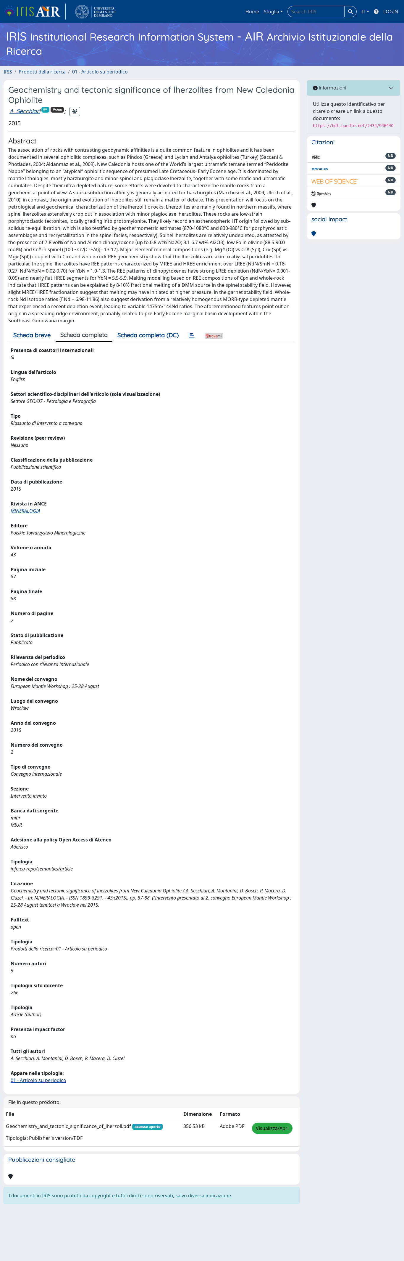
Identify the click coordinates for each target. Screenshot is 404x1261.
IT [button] (363, 11)
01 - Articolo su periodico (100, 71)
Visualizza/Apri (272, 1128)
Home (252, 11)
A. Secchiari (24, 111)
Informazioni (332, 88)
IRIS (8, 71)
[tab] (192, 335)
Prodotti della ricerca (42, 71)
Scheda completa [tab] (84, 334)
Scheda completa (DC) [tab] (148, 335)
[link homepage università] (95, 12)
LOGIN (390, 11)
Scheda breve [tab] (32, 335)
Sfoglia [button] (271, 11)
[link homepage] (35, 12)
